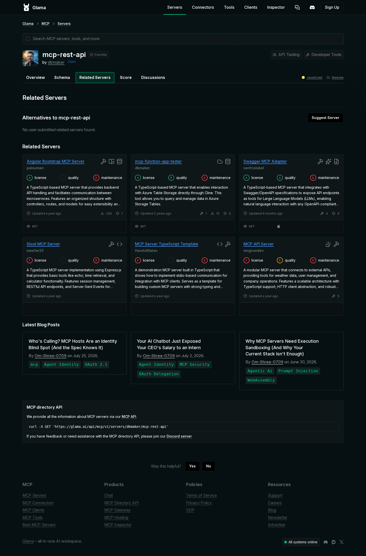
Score (126, 77)
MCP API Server (259, 243)
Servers (174, 7)
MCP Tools (32, 517)
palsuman (35, 168)
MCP (46, 23)
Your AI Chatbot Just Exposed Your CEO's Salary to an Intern (169, 344)
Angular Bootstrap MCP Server (55, 161)
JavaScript (314, 77)
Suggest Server (325, 117)
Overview (35, 77)
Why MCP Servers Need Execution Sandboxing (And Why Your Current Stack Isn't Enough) (282, 347)
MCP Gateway (117, 509)
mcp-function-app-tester (158, 161)
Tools (229, 7)
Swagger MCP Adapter (265, 161)
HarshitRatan (146, 250)
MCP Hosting (116, 517)
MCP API (129, 416)
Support (275, 495)
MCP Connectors (38, 502)
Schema (62, 77)
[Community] (312, 7)
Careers (275, 502)
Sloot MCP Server (43, 243)
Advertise (276, 524)
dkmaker (56, 62)
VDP (190, 509)
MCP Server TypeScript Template (166, 243)
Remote (338, 77)
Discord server (179, 436)
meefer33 (35, 250)
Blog (272, 509)
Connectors (203, 7)
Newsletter (277, 517)
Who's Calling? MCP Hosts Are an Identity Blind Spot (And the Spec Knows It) (73, 344)
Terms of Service (201, 495)
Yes (192, 466)
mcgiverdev (254, 250)
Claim (72, 61)
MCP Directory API (121, 502)
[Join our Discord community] (326, 542)
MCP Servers (34, 495)
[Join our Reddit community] (334, 542)
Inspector (276, 7)
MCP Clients (33, 509)
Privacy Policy (199, 502)
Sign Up (332, 7)
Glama (28, 23)
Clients (250, 7)
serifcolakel (254, 168)
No (208, 466)
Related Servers (95, 77)
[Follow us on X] (342, 542)
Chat (108, 495)
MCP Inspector (117, 524)
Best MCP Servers (39, 524)
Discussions (153, 77)
